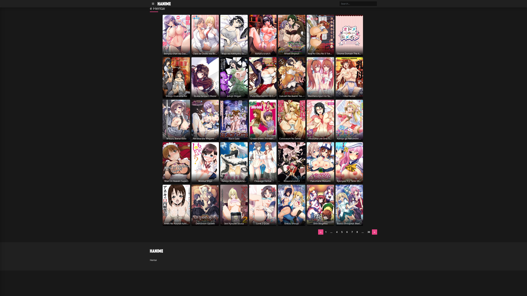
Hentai (153, 260)
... (331, 232)
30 (369, 232)
